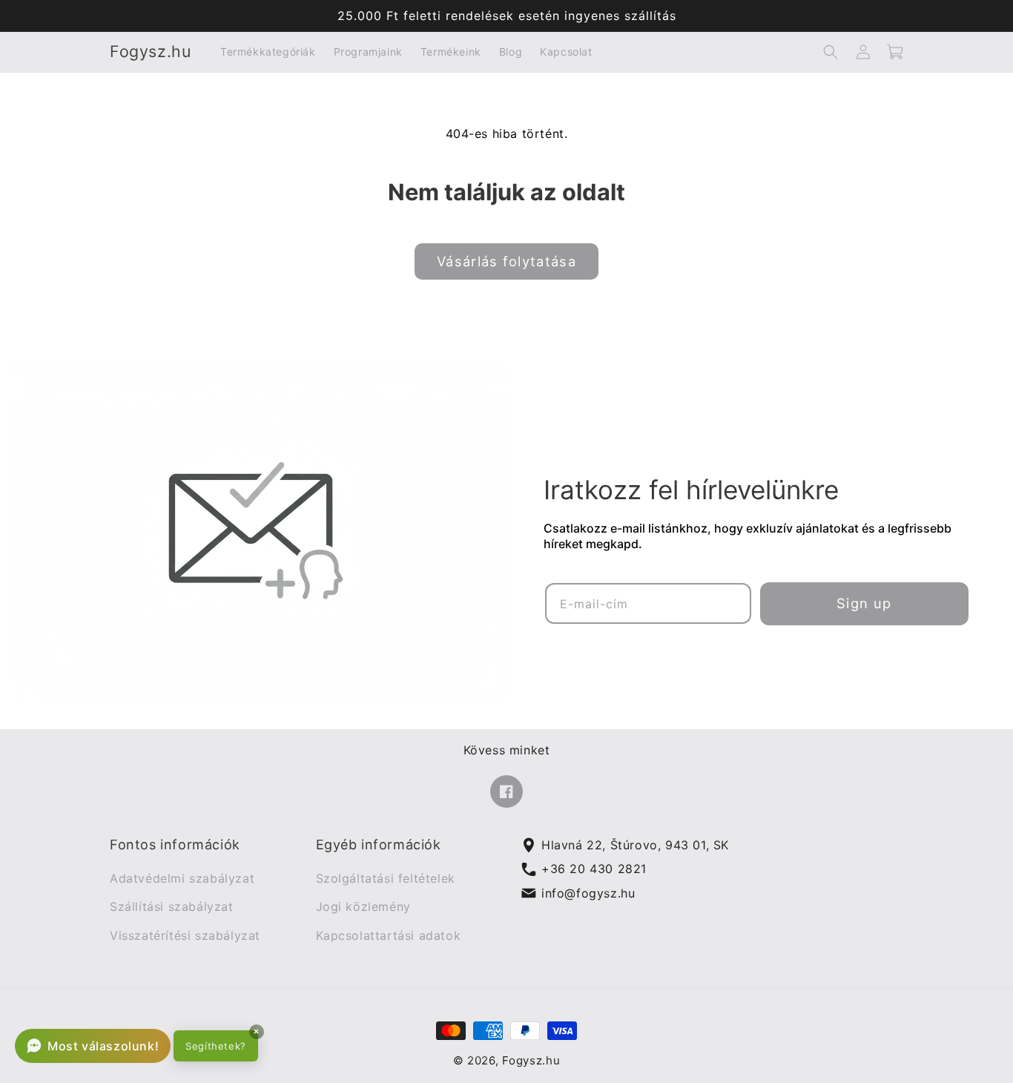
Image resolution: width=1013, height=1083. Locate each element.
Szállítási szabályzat (172, 907)
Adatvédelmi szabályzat (182, 878)
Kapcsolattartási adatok (388, 935)
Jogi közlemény (363, 907)
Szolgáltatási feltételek (385, 878)
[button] (830, 52)
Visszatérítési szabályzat (185, 935)
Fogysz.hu (531, 1061)
